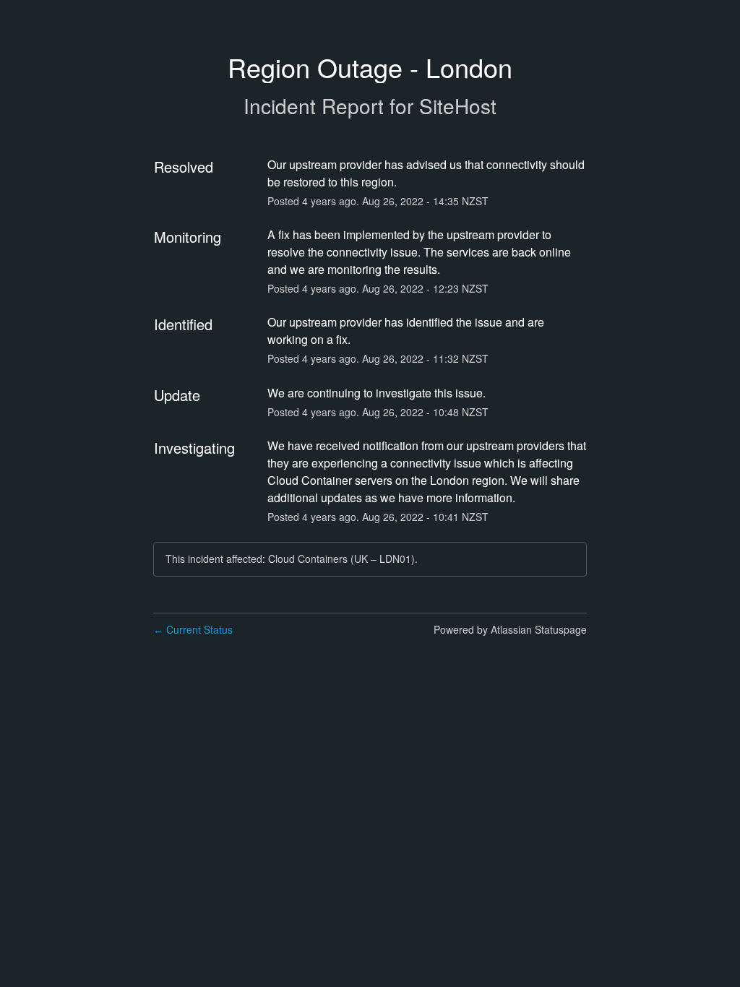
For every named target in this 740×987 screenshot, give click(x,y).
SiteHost (457, 105)
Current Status (193, 629)
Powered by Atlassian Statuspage (510, 629)
